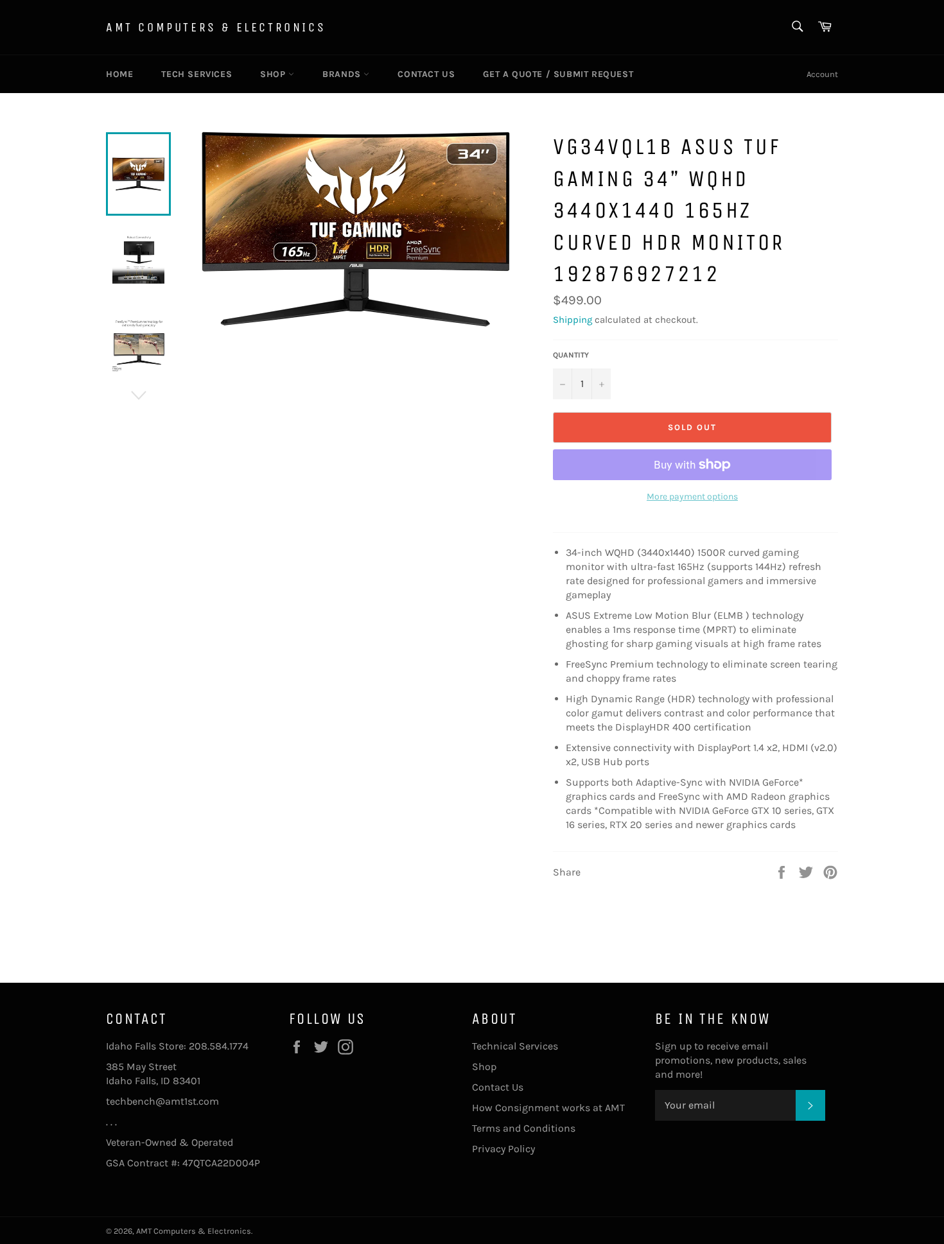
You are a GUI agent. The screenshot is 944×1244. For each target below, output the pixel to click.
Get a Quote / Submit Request (558, 74)
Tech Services (196, 74)
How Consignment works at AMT (548, 1107)
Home (119, 74)
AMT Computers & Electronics (216, 27)
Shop (274, 74)
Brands (342, 74)
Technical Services (515, 1046)
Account (822, 74)
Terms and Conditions (523, 1128)
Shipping (572, 319)
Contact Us (426, 74)
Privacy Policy (503, 1149)
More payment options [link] (692, 496)
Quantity (571, 354)
